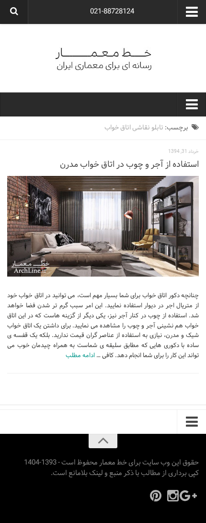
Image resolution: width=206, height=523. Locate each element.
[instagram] (173, 495)
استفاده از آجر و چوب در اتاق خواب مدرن (129, 164)
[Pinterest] (155, 495)
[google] (190, 495)
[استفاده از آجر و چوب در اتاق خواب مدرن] (103, 226)
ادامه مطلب (80, 355)
